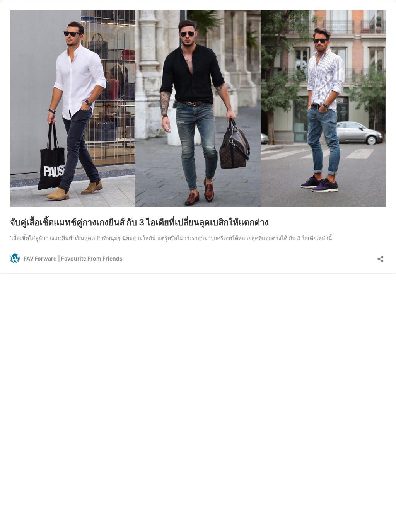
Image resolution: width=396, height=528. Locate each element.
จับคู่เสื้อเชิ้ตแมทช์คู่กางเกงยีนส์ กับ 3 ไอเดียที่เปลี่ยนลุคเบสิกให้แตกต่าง (139, 222)
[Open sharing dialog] (380, 256)
